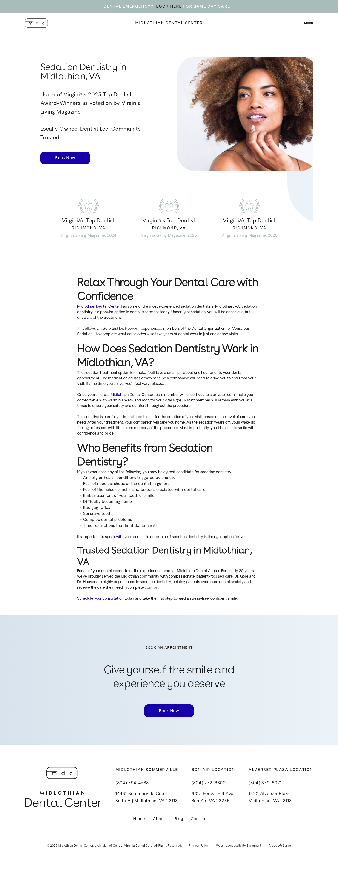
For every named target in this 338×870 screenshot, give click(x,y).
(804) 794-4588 (132, 783)
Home (139, 819)
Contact (199, 819)
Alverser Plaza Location (281, 769)
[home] (36, 23)
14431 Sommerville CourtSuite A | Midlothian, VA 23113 (146, 797)
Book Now (65, 158)
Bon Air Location (213, 769)
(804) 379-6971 (265, 783)
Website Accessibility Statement (238, 845)
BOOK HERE (169, 6)
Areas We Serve (280, 845)
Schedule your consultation (100, 599)
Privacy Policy (199, 845)
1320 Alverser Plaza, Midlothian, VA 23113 (270, 797)
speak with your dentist (124, 537)
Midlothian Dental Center (169, 23)
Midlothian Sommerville (146, 769)
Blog (179, 819)
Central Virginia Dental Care (132, 845)
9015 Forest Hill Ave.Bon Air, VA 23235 (213, 797)
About (159, 819)
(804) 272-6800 (209, 783)
